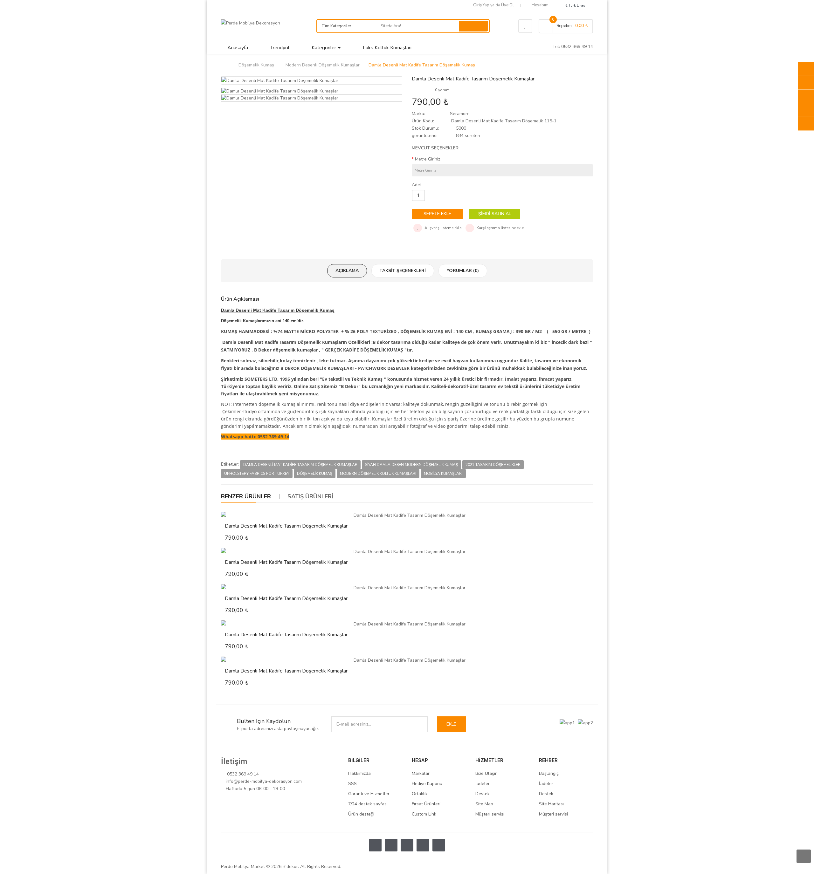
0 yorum (442, 89)
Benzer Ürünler (246, 496)
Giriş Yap (481, 5)
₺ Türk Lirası (576, 5)
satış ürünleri (310, 496)
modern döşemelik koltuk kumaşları (378, 473)
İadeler (482, 784)
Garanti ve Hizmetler (369, 794)
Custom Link (424, 814)
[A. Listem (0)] (525, 26)
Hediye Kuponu (427, 784)
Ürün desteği (361, 814)
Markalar (421, 773)
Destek (482, 794)
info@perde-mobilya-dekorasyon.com (264, 781)
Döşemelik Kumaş (256, 65)
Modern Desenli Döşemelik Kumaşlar (323, 65)
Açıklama (347, 271)
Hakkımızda (359, 773)
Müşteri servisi (489, 814)
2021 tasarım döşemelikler (493, 464)
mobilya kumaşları (443, 473)
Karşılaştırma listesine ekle (500, 227)
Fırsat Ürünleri (426, 804)
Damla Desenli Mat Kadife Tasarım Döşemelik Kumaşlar (300, 464)
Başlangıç (549, 773)
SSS (352, 784)
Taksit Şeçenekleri (403, 271)
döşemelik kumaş (314, 473)
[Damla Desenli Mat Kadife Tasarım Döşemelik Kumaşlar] (407, 515)
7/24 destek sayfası (368, 804)
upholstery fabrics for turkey (256, 473)
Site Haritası (551, 804)
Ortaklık (420, 794)
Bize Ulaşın (486, 773)
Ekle (451, 724)
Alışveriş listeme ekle (442, 227)
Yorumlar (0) (463, 271)
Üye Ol (507, 5)
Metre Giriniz (427, 159)
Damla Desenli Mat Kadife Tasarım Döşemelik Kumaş (422, 65)
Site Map (484, 804)
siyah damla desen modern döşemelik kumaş (411, 464)
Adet (417, 185)
